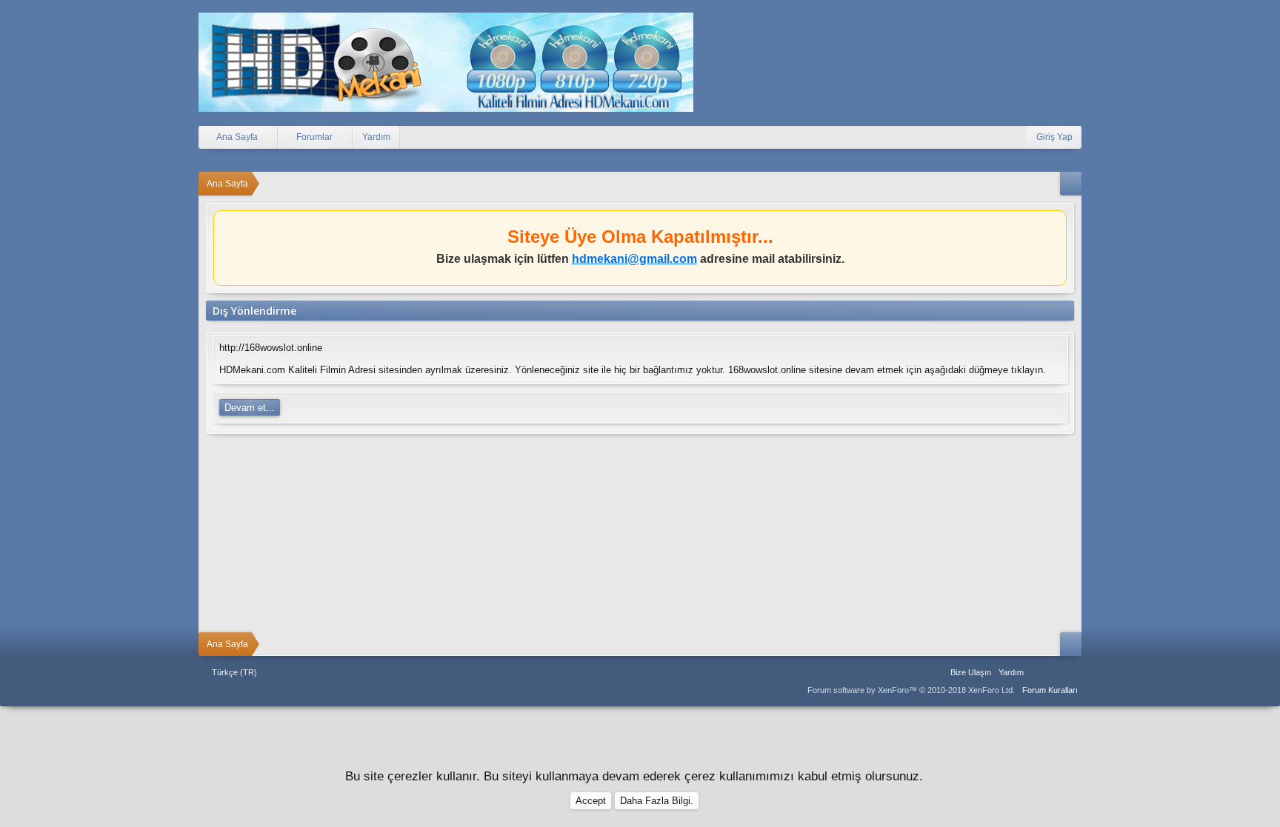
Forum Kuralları (1050, 690)
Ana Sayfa (1036, 672)
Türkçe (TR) (234, 672)
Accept (591, 800)
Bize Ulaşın (970, 672)
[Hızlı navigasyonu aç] (1070, 183)
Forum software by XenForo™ (911, 690)
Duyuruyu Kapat (1057, 224)
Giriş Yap (1054, 137)
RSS (1072, 672)
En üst (1055, 672)
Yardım (376, 137)
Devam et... (249, 407)
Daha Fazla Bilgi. (656, 800)
